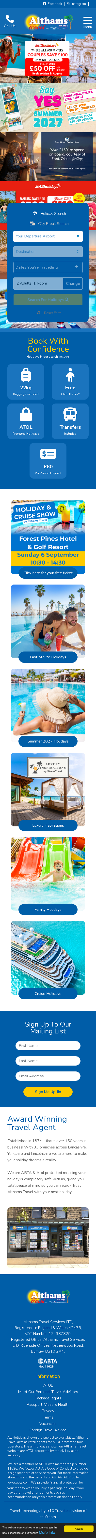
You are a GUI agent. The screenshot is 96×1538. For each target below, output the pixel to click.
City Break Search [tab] (53, 223)
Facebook (54, 4)
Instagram (78, 4)
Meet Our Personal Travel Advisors (48, 1392)
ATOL (48, 1385)
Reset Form (52, 313)
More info (47, 1532)
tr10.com (48, 1517)
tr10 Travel (56, 1510)
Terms (48, 1417)
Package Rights (48, 1398)
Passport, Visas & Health (48, 1404)
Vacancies (48, 1423)
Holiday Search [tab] (52, 213)
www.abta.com (18, 1482)
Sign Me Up (45, 1092)
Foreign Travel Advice (48, 1430)
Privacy (48, 1411)
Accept (79, 1528)
